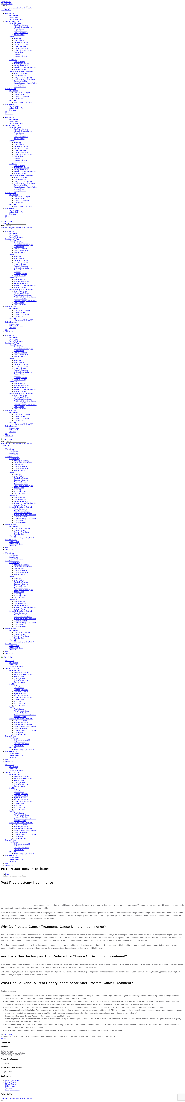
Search (3, 6)
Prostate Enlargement (21, 48)
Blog (6, 112)
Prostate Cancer (19, 52)
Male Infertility (19, 40)
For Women (13, 60)
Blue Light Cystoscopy (21, 25)
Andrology (17, 38)
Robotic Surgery (19, 35)
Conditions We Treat (12, 21)
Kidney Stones (19, 29)
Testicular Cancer (19, 58)
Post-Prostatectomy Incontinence (25, 79)
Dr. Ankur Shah (19, 98)
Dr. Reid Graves (19, 94)
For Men (12, 37)
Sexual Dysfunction (20, 73)
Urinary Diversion (20, 87)
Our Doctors (13, 15)
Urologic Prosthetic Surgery (23, 50)
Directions (12, 110)
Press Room (13, 17)
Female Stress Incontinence (23, 77)
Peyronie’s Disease (20, 46)
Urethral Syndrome (20, 31)
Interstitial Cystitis (20, 69)
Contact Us (9, 114)
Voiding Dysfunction (21, 65)
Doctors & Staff (10, 89)
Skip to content (6, 2)
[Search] (27, 6)
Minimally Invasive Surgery (23, 27)
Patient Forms (14, 106)
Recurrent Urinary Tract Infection (25, 67)
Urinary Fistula (19, 85)
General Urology (15, 23)
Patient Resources (11, 104)
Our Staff (12, 100)
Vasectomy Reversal (20, 56)
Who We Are (9, 13)
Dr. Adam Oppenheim (21, 96)
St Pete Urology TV (16, 108)
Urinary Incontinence (21, 33)
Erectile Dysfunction (21, 42)
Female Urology (19, 62)
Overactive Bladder (20, 81)
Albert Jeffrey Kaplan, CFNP (24, 102)
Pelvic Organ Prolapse (21, 64)
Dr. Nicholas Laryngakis (22, 93)
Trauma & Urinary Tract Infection (25, 83)
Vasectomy (17, 54)
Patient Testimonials (16, 19)
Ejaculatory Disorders (21, 44)
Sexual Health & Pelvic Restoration (21, 71)
